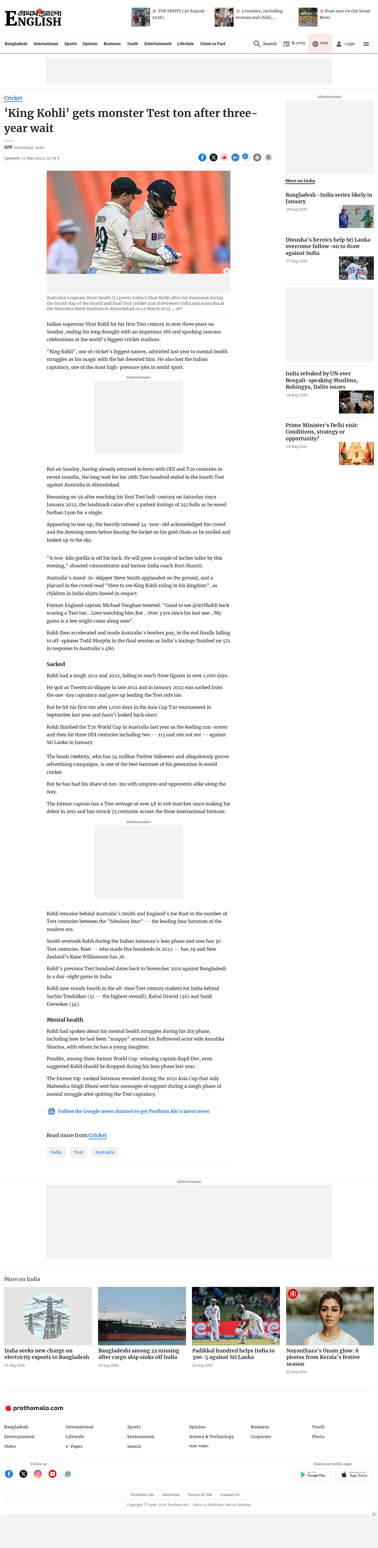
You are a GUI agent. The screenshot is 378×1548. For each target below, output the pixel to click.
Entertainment (158, 43)
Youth (132, 43)
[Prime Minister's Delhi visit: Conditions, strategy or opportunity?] (356, 453)
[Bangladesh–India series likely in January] (356, 216)
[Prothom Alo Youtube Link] (55, 1474)
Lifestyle (185, 43)
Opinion (90, 43)
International (46, 43)
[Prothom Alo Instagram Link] (40, 1474)
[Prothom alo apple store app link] (354, 1475)
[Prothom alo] (33, 17)
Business (112, 43)
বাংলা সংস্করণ (198, 1446)
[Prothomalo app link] (312, 1475)
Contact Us (229, 1494)
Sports (70, 43)
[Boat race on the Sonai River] (308, 17)
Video (10, 1446)
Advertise (171, 1494)
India (56, 1152)
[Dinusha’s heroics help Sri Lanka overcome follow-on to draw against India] (356, 268)
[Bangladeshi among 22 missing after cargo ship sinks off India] (142, 1316)
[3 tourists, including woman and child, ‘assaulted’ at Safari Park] (224, 17)
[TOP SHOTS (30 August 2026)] (140, 17)
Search (134, 1446)
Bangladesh (16, 43)
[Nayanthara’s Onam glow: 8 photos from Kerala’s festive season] (330, 1316)
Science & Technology (211, 1436)
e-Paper (74, 1446)
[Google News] (67, 1475)
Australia (104, 1152)
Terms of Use (200, 1494)
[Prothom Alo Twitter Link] (26, 1474)
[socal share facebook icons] (203, 160)
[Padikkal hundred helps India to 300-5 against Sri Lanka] (236, 1316)
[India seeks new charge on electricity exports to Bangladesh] (48, 1316)
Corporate (261, 1436)
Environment (140, 1436)
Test (78, 1152)
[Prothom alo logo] (33, 1410)
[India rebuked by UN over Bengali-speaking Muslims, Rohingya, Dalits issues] (356, 402)
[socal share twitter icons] (214, 160)
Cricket (13, 98)
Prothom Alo (142, 1494)
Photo (318, 1436)
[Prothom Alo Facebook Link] (11, 1474)
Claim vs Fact (212, 43)
